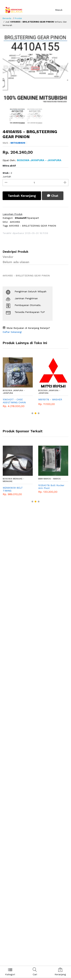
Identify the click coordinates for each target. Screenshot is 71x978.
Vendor (8, 257)
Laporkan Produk (12, 214)
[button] (32, 413)
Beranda (7, 18)
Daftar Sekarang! (12, 332)
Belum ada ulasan (16, 262)
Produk (18, 18)
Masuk (58, 9)
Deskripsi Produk (15, 251)
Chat (54, 195)
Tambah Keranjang (22, 195)
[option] (35, 68)
